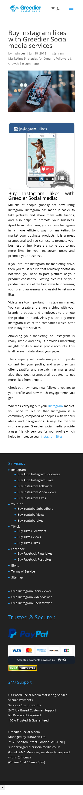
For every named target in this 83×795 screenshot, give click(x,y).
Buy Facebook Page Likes (34, 553)
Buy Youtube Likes (30, 520)
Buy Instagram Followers (34, 486)
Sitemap (17, 577)
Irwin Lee (19, 53)
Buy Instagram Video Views (36, 492)
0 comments (31, 64)
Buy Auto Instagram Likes (35, 480)
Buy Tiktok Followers (31, 531)
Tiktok (15, 526)
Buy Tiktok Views (29, 537)
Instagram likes (52, 436)
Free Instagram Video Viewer (31, 597)
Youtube (17, 504)
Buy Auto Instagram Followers (38, 474)
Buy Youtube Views (30, 514)
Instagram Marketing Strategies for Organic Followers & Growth (40, 58)
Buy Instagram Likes (31, 498)
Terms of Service (23, 571)
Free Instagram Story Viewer (31, 591)
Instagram (55, 406)
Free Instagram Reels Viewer (31, 603)
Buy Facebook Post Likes (34, 559)
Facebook (17, 549)
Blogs (15, 565)
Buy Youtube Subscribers (35, 508)
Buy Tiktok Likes (28, 543)
